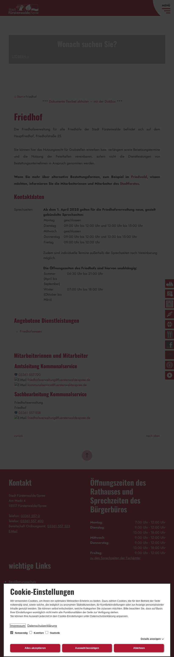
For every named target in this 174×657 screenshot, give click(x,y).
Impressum (17, 625)
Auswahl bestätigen (87, 648)
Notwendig (21, 633)
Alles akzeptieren (35, 648)
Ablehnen (139, 648)
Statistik (54, 633)
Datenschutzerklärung (42, 625)
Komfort (38, 633)
